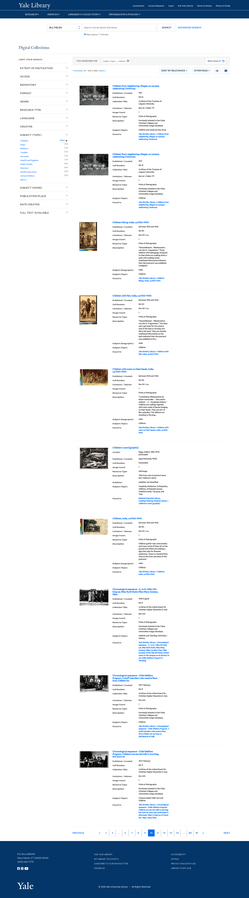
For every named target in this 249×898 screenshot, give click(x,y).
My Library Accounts (106, 859)
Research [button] (31, 14)
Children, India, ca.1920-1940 (127, 518)
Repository (28, 84)
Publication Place (33, 196)
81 (197, 833)
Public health (26, 164)
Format (25, 93)
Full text (105, 34)
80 (190, 833)
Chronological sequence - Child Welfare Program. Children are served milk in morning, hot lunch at (136, 754)
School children (27, 175)
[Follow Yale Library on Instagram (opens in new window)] (22, 868)
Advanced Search (189, 27)
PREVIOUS (78, 833)
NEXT (227, 833)
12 (164, 833)
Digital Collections (34, 48)
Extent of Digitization (36, 68)
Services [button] (52, 14)
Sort (173, 70)
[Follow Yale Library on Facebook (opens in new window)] (18, 868)
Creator (26, 126)
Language (27, 118)
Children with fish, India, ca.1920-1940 (132, 295)
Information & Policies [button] (123, 14)
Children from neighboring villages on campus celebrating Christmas (136, 87)
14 (177, 833)
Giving (175, 859)
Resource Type (30, 109)
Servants (24, 156)
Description (92, 34)
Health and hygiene (29, 160)
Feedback (99, 868)
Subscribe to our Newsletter (111, 863)
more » (23, 179)
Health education (28, 171)
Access (25, 76)
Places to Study (223, 5)
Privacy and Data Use (183, 863)
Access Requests (156, 5)
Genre (24, 101)
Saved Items (138, 5)
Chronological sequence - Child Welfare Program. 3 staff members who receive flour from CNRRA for (135, 678)
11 (158, 833)
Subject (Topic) (31, 135)
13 (171, 833)
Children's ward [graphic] (126, 447)
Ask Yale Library (185, 5)
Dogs (22, 144)
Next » (102, 70)
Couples (24, 152)
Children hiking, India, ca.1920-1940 (131, 222)
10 (201, 70)
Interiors (24, 168)
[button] (166, 27)
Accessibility (178, 854)
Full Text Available (34, 212)
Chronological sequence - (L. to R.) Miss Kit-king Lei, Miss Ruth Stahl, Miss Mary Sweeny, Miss (135, 592)
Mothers (24, 148)
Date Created (30, 204)
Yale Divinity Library (147, 134)
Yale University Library (34, 5)
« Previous (78, 70)
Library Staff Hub (181, 868)
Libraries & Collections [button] (83, 14)
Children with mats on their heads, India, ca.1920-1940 (133, 370)
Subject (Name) (31, 187)
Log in (171, 5)
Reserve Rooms (204, 5)
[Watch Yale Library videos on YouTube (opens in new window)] (26, 868)
